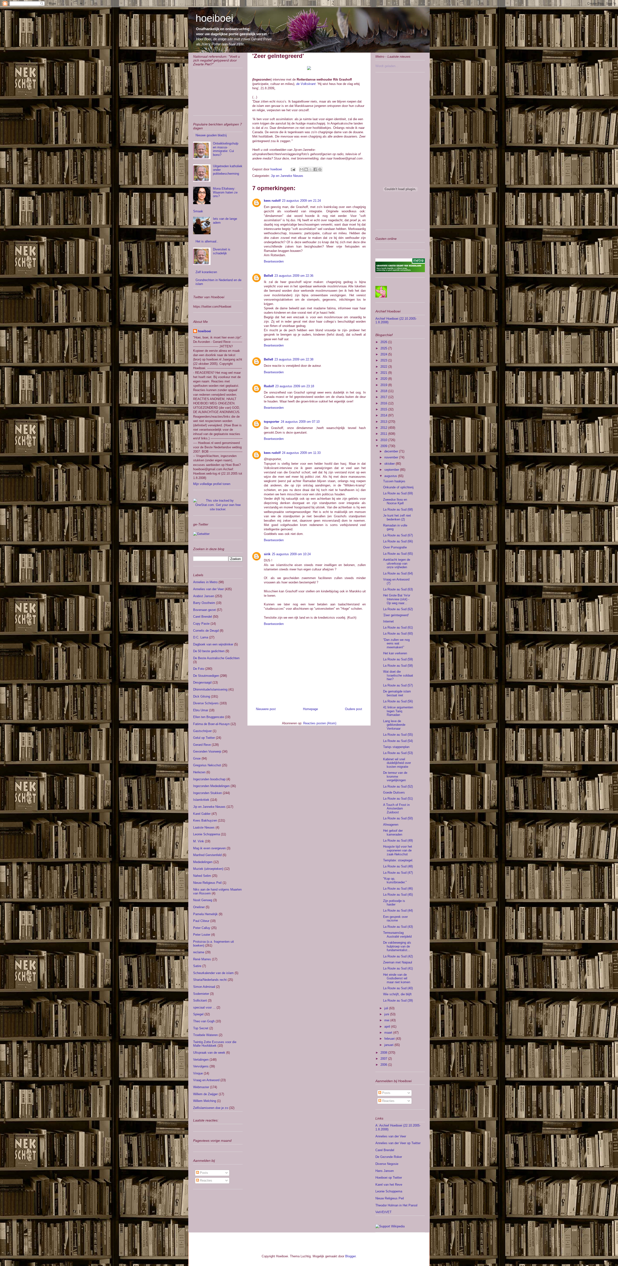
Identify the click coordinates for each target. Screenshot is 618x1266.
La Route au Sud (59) (398, 659)
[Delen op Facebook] (315, 169)
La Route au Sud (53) (398, 753)
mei (387, 1020)
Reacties (205, 1180)
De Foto (198, 669)
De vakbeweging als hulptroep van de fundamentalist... (397, 946)
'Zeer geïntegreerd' (396, 615)
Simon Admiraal (204, 987)
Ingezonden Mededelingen (211, 786)
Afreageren (390, 824)
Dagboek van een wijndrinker (213, 644)
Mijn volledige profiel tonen (211, 484)
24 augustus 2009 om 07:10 (300, 421)
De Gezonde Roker (388, 1157)
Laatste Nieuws (204, 827)
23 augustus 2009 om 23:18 (294, 386)
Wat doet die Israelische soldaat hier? (398, 675)
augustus (391, 476)
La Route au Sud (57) (398, 685)
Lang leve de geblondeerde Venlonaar (394, 724)
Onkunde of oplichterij (398, 487)
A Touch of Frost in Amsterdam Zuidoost (396, 808)
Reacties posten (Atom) (319, 723)
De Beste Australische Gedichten (216, 658)
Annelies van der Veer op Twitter (398, 1143)
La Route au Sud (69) (398, 493)
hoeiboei (214, 18)
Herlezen (199, 772)
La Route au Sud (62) (398, 609)
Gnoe (197, 758)
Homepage (310, 709)
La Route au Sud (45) (398, 894)
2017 (384, 397)
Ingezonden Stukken (207, 793)
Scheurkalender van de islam (213, 973)
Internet (388, 621)
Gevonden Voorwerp (207, 751)
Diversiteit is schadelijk (221, 251)
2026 (384, 342)
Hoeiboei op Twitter (388, 1177)
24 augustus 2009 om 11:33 (301, 453)
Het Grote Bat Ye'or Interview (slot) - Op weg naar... (396, 599)
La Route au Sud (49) (398, 840)
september (392, 469)
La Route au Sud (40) (398, 988)
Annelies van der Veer (208, 589)
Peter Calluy (201, 928)
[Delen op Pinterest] (319, 169)
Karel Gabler (202, 814)
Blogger (350, 1256)
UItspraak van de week (209, 1052)
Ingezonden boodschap (209, 779)
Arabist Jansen (203, 596)
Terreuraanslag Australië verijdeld (397, 934)
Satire (197, 966)
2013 (384, 421)
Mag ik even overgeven (209, 848)
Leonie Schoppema (206, 834)
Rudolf (269, 386)
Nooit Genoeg (202, 900)
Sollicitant (200, 1000)
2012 (384, 427)
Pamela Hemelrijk (205, 914)
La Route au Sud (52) (398, 786)
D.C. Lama (200, 637)
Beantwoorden (274, 261)
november (391, 457)
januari (389, 1045)
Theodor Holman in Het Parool (396, 1205)
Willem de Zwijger (205, 1094)
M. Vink (198, 841)
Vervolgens (201, 1066)
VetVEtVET (383, 1212)
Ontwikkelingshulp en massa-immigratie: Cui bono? (225, 149)
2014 (384, 415)
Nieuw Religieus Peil (207, 883)
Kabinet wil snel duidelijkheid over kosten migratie (397, 762)
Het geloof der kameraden (393, 832)
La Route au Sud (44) (398, 910)
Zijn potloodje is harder (394, 902)
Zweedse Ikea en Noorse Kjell (395, 501)
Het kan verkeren (395, 653)
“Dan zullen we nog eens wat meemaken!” (396, 643)
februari (390, 1038)
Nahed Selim (202, 876)
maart (388, 1032)
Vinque (198, 1073)
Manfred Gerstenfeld (207, 855)
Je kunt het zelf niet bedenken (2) (397, 517)
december (391, 451)
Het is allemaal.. (207, 241)
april (387, 1026)
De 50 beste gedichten (209, 651)
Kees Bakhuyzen (205, 820)
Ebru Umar (200, 710)
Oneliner (199, 907)
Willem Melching (204, 1101)
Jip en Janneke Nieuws (287, 176)
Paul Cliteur (201, 921)
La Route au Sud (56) (398, 701)
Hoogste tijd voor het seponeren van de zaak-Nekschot (397, 850)
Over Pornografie (395, 547)
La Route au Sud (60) (398, 633)
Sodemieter (201, 994)
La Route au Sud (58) (398, 665)
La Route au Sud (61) (398, 627)
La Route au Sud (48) (398, 866)
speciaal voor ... (204, 1007)
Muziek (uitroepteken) (208, 869)
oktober (390, 463)
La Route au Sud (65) (398, 553)
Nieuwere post (266, 709)
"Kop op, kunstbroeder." (395, 880)
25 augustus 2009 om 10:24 (291, 554)
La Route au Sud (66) (398, 541)
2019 (384, 385)
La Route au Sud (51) (398, 798)
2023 (384, 360)
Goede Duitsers (394, 792)
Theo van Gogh (204, 1021)
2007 (384, 1058)
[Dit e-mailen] (301, 169)
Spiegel (198, 1014)
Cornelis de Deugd (206, 630)
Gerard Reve (202, 745)
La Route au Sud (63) (398, 589)
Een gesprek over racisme (395, 918)
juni (387, 1014)
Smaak (198, 211)
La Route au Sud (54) (398, 741)
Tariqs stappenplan (396, 747)
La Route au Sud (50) (398, 818)
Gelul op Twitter (204, 738)
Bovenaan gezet (204, 610)
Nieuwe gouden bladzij (211, 135)
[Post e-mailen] (292, 169)
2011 (384, 434)
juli (386, 1008)
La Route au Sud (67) (398, 535)
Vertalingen (201, 1059)
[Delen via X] (310, 169)
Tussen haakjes (394, 481)
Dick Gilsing (201, 696)
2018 (384, 391)
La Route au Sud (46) (398, 888)
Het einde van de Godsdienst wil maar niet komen (396, 978)
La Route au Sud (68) (398, 509)
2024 (384, 354)
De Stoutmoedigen (206, 676)
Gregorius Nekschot (207, 765)
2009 (384, 446)
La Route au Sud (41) (398, 968)
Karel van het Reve (388, 1184)
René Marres (202, 959)
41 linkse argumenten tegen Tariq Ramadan (398, 711)
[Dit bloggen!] (306, 169)
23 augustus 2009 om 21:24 (301, 200)
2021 (384, 372)
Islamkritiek (201, 800)
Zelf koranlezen (206, 272)
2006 (384, 1064)
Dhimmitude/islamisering (210, 689)
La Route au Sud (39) (398, 1000)
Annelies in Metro (205, 582)
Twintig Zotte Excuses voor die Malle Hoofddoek (214, 1044)
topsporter (271, 421)
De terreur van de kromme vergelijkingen (395, 776)
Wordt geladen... (386, 66)
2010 (384, 440)
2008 (384, 1052)
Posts (203, 1173)
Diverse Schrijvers (206, 703)
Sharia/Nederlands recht (210, 980)
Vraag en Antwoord (206, 1080)
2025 (384, 348)
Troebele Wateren (205, 1035)
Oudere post (353, 709)
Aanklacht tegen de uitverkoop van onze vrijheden (396, 563)
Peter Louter (201, 934)
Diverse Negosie (386, 1164)
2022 (384, 366)
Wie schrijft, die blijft (397, 994)
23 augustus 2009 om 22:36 (293, 275)
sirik (267, 554)
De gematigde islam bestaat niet (397, 693)
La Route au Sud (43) (398, 926)
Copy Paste (201, 623)
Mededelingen (202, 862)
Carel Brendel (202, 616)
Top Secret (200, 1028)
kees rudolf (272, 200)
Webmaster (201, 1087)
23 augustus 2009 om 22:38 (293, 359)
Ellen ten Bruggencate (208, 717)
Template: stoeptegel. (398, 860)
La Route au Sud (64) (398, 573)
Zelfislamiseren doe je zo (210, 1108)
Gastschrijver (202, 731)
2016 (384, 403)
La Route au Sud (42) (398, 956)
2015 (384, 409)
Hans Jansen (384, 1171)
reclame (198, 952)
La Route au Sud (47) (398, 872)
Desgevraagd (202, 682)
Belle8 (268, 275)
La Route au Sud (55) (398, 734)
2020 (384, 378)
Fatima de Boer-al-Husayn (211, 724)
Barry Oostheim (204, 603)
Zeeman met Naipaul (397, 962)
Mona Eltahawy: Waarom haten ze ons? (225, 192)
